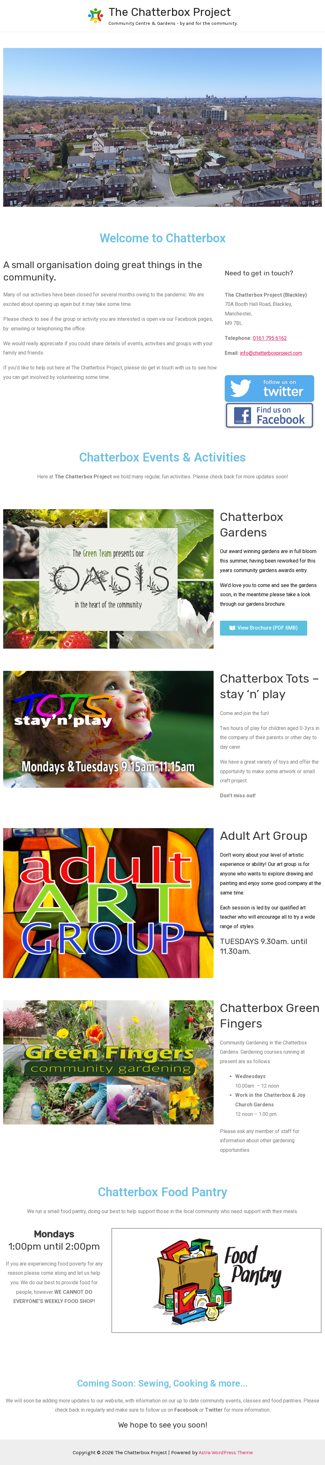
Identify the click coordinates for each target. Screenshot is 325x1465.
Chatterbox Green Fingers (270, 1016)
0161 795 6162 (270, 338)
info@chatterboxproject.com (271, 353)
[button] (263, 628)
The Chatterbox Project (170, 12)
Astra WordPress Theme (226, 1452)
